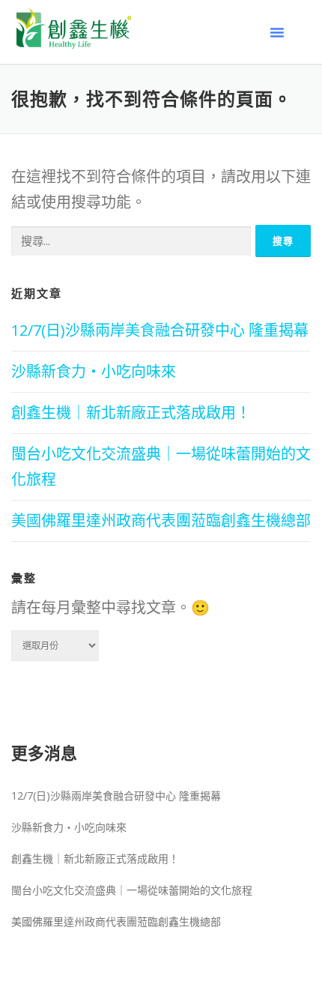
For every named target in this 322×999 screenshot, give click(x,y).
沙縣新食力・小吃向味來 (93, 371)
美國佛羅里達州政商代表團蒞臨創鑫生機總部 (161, 520)
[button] (277, 32)
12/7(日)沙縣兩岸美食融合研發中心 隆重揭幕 (160, 330)
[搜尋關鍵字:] (131, 241)
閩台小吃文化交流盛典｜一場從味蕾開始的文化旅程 (131, 890)
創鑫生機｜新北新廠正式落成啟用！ (131, 412)
